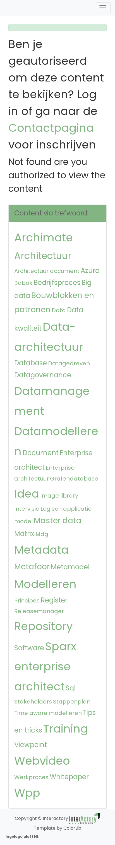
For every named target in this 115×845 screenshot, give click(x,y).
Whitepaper (69, 776)
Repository (43, 626)
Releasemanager (39, 611)
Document (41, 452)
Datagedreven (69, 363)
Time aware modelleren (48, 713)
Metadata (41, 550)
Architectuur (42, 255)
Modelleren (45, 584)
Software (29, 647)
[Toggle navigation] (103, 7)
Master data (58, 520)
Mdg (41, 534)
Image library (59, 496)
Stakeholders (33, 701)
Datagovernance (42, 375)
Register (54, 600)
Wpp (27, 793)
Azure (90, 270)
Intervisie (26, 509)
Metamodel (70, 567)
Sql (71, 688)
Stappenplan (71, 701)
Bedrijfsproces (56, 282)
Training (65, 728)
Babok (23, 283)
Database (30, 363)
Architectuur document (47, 271)
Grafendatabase (74, 478)
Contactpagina (51, 128)
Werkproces (31, 777)
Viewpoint (30, 744)
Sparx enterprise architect (45, 666)
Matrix (24, 533)
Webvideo (42, 761)
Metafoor (32, 566)
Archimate (43, 237)
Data (59, 310)
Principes (27, 600)
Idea (26, 493)
